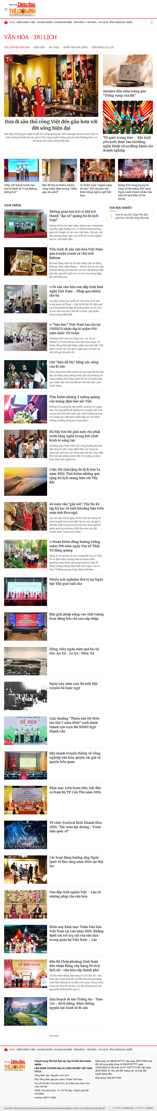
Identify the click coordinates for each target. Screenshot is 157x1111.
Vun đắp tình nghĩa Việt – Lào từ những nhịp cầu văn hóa (75, 894)
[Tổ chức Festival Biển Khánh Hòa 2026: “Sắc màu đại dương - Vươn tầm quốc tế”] (25, 835)
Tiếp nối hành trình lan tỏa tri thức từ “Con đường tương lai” (20, 188)
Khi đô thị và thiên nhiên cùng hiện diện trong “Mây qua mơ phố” (59, 188)
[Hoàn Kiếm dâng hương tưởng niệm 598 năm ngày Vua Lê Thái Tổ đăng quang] (25, 554)
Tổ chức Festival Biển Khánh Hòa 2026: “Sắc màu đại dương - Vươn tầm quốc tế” (75, 827)
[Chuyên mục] (6, 9)
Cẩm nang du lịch (103, 47)
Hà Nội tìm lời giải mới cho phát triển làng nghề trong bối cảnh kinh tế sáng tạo (74, 436)
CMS (128, 1108)
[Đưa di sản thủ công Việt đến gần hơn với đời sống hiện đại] (51, 85)
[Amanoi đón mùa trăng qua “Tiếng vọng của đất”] (128, 71)
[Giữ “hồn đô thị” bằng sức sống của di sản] (25, 374)
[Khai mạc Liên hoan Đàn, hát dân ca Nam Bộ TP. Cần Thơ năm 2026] (25, 800)
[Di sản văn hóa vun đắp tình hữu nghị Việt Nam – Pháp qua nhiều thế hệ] (25, 299)
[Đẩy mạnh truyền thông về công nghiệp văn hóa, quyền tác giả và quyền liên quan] (25, 765)
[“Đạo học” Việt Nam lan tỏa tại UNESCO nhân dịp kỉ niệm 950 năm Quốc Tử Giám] (25, 336)
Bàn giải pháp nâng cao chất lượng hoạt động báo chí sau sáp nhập (76, 616)
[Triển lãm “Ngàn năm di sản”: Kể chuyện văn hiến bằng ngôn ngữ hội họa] (97, 170)
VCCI (12, 22)
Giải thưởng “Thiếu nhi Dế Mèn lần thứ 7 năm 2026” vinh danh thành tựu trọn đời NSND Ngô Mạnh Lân (74, 725)
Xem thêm (54, 1035)
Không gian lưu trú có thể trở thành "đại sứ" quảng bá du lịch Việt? (73, 216)
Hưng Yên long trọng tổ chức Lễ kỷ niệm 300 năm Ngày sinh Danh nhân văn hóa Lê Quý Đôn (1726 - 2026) (135, 192)
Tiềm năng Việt (25, 22)
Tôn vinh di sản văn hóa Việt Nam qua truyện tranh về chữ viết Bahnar (76, 253)
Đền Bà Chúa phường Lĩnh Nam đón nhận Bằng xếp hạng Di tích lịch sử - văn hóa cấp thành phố (74, 966)
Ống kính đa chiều (121, 22)
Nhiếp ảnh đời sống (75, 47)
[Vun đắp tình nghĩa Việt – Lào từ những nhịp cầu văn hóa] (25, 904)
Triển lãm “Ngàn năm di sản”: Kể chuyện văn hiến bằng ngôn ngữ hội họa (96, 190)
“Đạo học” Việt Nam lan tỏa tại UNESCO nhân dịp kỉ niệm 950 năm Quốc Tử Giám (75, 329)
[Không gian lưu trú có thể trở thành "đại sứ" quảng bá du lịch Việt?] (25, 224)
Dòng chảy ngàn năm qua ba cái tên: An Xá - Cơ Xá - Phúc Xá (74, 651)
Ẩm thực (54, 47)
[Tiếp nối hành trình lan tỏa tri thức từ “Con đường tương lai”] (21, 170)
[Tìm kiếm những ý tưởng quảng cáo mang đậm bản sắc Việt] (25, 409)
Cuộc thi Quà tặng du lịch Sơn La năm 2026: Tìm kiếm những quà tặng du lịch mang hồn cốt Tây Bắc (74, 476)
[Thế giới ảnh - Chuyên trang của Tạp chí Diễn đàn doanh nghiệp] (22, 8)
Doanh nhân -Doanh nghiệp (54, 22)
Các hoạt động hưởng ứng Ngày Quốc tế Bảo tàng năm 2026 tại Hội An (76, 862)
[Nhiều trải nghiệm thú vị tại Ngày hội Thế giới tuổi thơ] (25, 591)
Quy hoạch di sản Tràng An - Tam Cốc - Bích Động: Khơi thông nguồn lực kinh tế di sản (76, 1003)
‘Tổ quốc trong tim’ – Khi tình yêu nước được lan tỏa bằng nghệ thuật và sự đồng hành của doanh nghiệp (128, 144)
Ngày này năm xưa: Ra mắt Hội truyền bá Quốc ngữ (73, 686)
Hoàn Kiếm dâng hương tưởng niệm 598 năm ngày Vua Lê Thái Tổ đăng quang (74, 546)
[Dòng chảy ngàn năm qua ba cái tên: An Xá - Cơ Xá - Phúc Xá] (25, 661)
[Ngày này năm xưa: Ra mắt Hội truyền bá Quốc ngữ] (25, 696)
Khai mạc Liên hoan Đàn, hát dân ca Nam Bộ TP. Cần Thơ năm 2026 (75, 790)
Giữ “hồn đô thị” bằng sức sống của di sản (74, 364)
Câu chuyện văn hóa (17, 47)
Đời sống (79, 22)
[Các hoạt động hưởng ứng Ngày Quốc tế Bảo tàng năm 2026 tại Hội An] (25, 869)
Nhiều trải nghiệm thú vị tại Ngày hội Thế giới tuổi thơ (76, 582)
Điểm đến (39, 47)
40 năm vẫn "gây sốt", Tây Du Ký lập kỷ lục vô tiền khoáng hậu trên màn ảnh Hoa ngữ (76, 508)
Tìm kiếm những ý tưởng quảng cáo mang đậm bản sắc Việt (74, 399)
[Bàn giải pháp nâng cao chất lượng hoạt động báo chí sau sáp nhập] (25, 626)
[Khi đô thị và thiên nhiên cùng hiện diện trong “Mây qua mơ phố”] (59, 170)
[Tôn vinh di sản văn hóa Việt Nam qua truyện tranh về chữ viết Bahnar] (25, 261)
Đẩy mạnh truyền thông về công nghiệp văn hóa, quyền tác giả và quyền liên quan (75, 757)
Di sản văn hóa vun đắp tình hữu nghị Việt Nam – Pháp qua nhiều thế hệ (76, 291)
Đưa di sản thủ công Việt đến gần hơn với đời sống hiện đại (51, 125)
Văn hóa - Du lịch (97, 22)
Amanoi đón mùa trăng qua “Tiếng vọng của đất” (124, 93)
